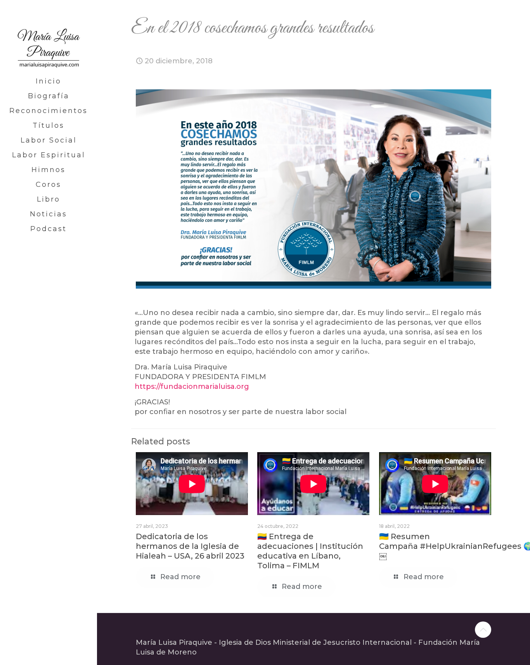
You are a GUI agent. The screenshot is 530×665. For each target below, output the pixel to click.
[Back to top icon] (483, 629)
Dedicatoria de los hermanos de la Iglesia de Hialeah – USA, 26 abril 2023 (190, 546)
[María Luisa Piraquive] (48, 37)
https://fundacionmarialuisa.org (192, 386)
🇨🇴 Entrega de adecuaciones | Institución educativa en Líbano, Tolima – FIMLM (310, 551)
